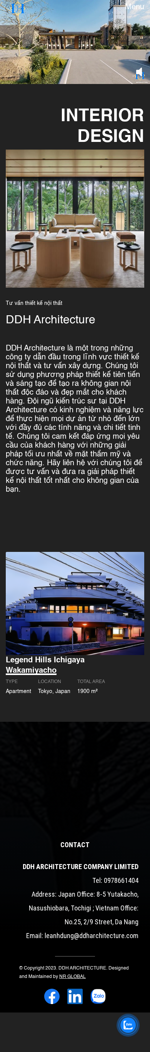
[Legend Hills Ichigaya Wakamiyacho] (75, 603)
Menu (134, 7)
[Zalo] (98, 998)
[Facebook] (52, 998)
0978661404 (121, 880)
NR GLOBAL (72, 977)
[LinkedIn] (75, 998)
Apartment (18, 691)
